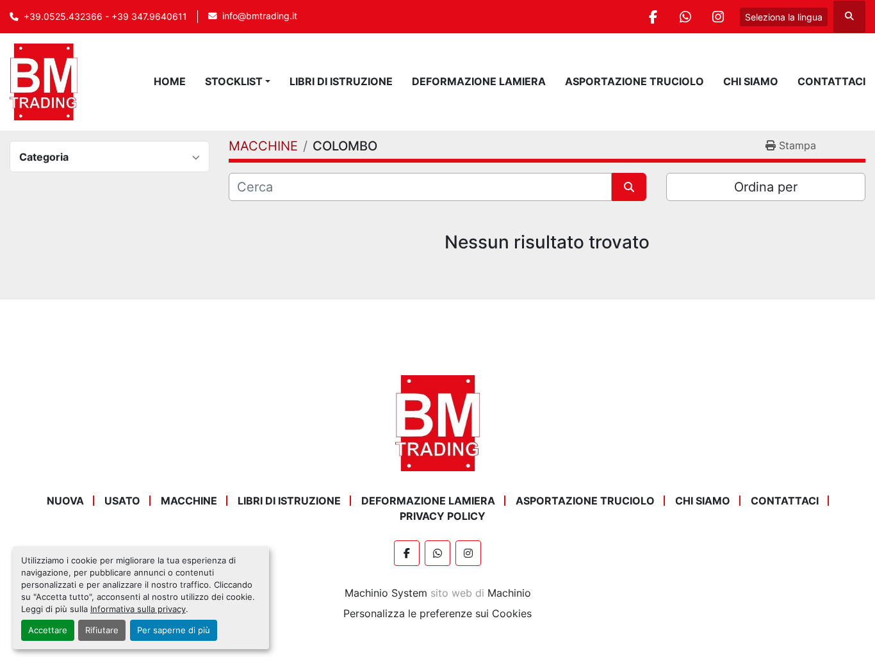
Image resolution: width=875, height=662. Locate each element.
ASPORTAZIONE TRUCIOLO (634, 81)
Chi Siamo (750, 81)
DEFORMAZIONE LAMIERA (479, 81)
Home (170, 81)
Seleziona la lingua (783, 17)
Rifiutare (102, 630)
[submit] (629, 187)
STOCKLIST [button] (234, 81)
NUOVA (65, 500)
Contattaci (831, 81)
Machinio (509, 592)
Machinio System (386, 592)
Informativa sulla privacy (138, 609)
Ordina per (765, 187)
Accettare (47, 630)
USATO (122, 500)
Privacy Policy (443, 516)
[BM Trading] (437, 422)
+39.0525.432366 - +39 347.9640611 (105, 17)
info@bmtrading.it (259, 16)
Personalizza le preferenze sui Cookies (437, 613)
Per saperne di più (173, 630)
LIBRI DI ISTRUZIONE (341, 81)
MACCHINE (189, 500)
